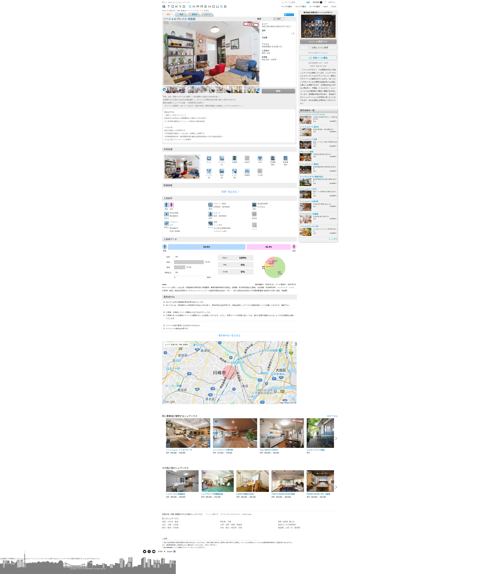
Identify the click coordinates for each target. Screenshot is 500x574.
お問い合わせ (53, 558)
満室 (278, 91)
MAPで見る (332, 416)
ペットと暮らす (212, 514)
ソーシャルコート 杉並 (308, 139)
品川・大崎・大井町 (170, 525)
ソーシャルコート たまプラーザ (179, 450)
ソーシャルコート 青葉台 (309, 164)
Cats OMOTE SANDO (269, 450)
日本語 (160, 551)
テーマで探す (314, 6)
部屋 (181, 14)
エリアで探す (300, 6)
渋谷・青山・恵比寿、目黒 (231, 528)
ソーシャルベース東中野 (309, 201)
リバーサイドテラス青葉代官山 (311, 177)
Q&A (325, 6)
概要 (168, 14)
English (170, 551)
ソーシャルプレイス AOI (309, 226)
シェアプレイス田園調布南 (212, 494)
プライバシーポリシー (24, 558)
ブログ (333, 6)
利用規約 (11, 558)
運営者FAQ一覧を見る (229, 335)
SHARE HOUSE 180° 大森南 (318, 494)
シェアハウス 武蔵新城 (175, 494)
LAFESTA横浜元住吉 (245, 494)
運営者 (194, 14)
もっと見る (333, 239)
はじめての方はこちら (92, 558)
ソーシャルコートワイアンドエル (312, 114)
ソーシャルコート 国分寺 (309, 127)
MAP (279, 19)
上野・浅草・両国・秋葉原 (231, 525)
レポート (207, 14)
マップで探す (286, 6)
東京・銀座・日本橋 (170, 528)
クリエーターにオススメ (230, 514)
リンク (36, 558)
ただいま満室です (318, 41)
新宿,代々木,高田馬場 (287, 525)
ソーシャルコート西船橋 (309, 214)
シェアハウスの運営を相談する (71, 558)
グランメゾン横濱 (306, 152)
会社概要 (3, 558)
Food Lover (247, 514)
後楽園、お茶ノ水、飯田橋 (289, 528)
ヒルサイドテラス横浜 (316, 450)
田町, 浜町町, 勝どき (286, 522)
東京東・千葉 (225, 522)
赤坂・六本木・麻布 (170, 522)
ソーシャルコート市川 (308, 189)
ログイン (332, 2)
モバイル (44, 558)
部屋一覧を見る (229, 192)
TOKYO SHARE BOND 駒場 (283, 494)
